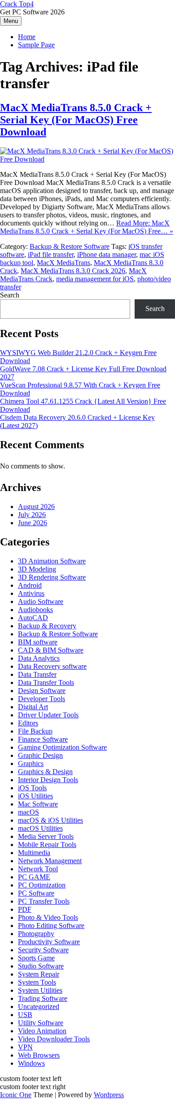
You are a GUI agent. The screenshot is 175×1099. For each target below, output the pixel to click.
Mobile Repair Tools (47, 844)
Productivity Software (49, 942)
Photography (36, 933)
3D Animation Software (52, 561)
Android (30, 585)
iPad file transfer (51, 254)
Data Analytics (39, 658)
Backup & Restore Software (69, 246)
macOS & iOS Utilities (50, 820)
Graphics (31, 763)
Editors (28, 723)
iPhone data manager (106, 254)
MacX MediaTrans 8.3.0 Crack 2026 (73, 271)
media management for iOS (95, 279)
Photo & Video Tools (48, 917)
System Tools (37, 982)
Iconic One (15, 1095)
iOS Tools (32, 788)
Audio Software (40, 601)
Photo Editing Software (51, 925)
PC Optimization (42, 885)
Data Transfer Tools (46, 682)
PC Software (36, 893)
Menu (11, 21)
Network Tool (38, 869)
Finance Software (43, 739)
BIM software (37, 642)
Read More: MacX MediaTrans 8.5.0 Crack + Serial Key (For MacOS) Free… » (86, 227)
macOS (28, 812)
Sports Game (36, 958)
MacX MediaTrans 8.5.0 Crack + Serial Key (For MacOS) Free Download (76, 120)
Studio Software (41, 966)
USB (25, 1014)
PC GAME (34, 877)
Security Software (43, 950)
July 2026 (32, 514)
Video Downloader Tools (54, 1039)
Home (26, 37)
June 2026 (32, 523)
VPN (25, 1047)
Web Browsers (39, 1055)
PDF (24, 909)
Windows (31, 1063)
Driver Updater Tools (48, 715)
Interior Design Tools (48, 780)
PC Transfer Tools (44, 901)
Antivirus (31, 593)
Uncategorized (38, 1006)
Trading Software (42, 998)
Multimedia (34, 852)
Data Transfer (37, 674)
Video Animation (42, 1031)
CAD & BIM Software (50, 650)
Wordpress (109, 1095)
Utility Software (40, 1023)
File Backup (35, 731)
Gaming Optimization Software (62, 747)
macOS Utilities (40, 828)
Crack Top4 (17, 4)
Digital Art (33, 707)
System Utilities (40, 990)
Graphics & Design (45, 771)
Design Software (42, 690)
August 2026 (36, 506)
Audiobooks (35, 609)
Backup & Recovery (47, 626)
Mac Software (38, 804)
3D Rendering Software (52, 577)
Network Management (50, 861)
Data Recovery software (52, 666)
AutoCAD (33, 618)
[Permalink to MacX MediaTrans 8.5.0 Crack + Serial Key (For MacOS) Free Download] (87, 159)
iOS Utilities (35, 796)
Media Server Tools (46, 836)
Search (9, 295)
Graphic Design (40, 755)
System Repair (38, 974)
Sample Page (36, 45)
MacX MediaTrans (63, 262)
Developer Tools (41, 699)
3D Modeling (37, 569)
